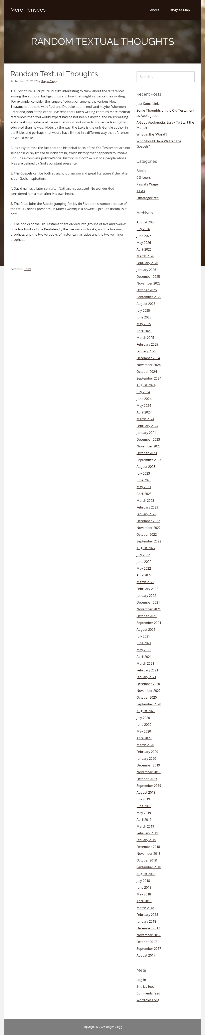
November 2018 (149, 853)
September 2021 (149, 623)
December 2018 (148, 847)
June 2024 (144, 399)
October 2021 (147, 616)
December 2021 (148, 602)
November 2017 (149, 935)
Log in (141, 980)
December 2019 (148, 765)
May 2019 (144, 813)
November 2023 (149, 446)
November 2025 (149, 283)
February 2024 (147, 426)
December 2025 (148, 276)
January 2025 (146, 351)
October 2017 (147, 942)
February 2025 (147, 344)
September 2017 (149, 948)
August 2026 (146, 222)
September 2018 (149, 867)
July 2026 (143, 229)
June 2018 (144, 887)
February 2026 (147, 263)
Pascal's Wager (148, 184)
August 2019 (146, 792)
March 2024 (145, 419)
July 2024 (143, 392)
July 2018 (143, 880)
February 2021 (147, 670)
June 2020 (144, 724)
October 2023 (147, 453)
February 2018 (147, 914)
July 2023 (143, 473)
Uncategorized (148, 198)
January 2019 (146, 840)
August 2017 (146, 955)
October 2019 (147, 779)
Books (141, 171)
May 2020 (144, 731)
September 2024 (149, 378)
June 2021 (144, 643)
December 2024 (148, 358)
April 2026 (144, 249)
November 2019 (149, 772)
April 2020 (144, 738)
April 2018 (144, 901)
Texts (27, 269)
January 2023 (146, 514)
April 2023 (144, 494)
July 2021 (143, 636)
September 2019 (149, 785)
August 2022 (146, 548)
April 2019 (144, 819)
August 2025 (146, 303)
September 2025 (149, 297)
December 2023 (148, 439)
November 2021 (149, 609)
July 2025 (143, 310)
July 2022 (143, 555)
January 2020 (146, 758)
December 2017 (148, 928)
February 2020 (147, 751)
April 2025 (144, 331)
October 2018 (147, 860)
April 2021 (144, 656)
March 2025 (145, 337)
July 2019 (143, 799)
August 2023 (146, 466)
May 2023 (144, 487)
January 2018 (146, 921)
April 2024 (144, 412)
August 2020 (146, 711)
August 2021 (146, 629)
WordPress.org (148, 1000)
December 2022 (148, 521)
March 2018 (145, 908)
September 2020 (149, 704)
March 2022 (145, 582)
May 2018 (144, 894)
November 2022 (149, 527)
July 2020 (143, 718)
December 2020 (148, 684)
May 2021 (144, 650)
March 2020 (145, 745)
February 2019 (147, 833)
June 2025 (144, 317)
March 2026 (145, 256)
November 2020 (149, 690)
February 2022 (147, 589)
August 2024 (146, 385)
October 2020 (147, 697)
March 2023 (145, 500)
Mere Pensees (28, 10)
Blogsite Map (180, 10)
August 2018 (146, 874)
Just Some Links (148, 103)
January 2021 (146, 677)
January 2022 (146, 595)
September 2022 (149, 541)
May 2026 (144, 242)
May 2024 (144, 405)
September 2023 (149, 460)
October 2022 (147, 534)
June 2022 (144, 561)
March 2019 (145, 826)
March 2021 (145, 663)
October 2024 (147, 371)
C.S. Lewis (144, 177)
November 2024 (149, 365)
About (154, 10)
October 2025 (147, 290)
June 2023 (144, 480)
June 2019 (144, 806)
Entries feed (146, 986)
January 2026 (146, 270)
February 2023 (147, 507)
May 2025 (144, 324)
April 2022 (144, 575)
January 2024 (146, 432)
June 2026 (144, 236)
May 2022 (144, 568)
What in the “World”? (152, 134)
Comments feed (148, 993)
